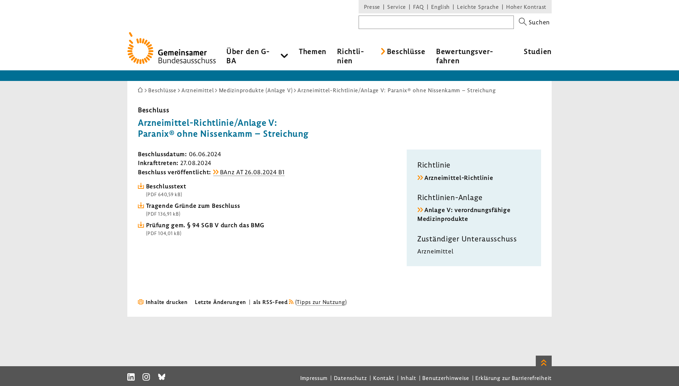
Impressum (313, 377)
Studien (538, 51)
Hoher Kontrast (526, 6)
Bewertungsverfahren (464, 56)
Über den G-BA (248, 56)
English (440, 6)
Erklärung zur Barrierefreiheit (513, 377)
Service (396, 6)
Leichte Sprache (478, 6)
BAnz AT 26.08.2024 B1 (252, 172)
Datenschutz (350, 377)
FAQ (418, 6)
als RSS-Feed (270, 301)
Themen (312, 51)
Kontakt (383, 377)
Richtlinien (350, 56)
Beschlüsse (406, 51)
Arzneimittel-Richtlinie (458, 177)
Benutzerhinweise (445, 377)
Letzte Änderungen (220, 301)
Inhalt (408, 377)
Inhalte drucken (167, 301)
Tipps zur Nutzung (321, 301)
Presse (372, 6)
